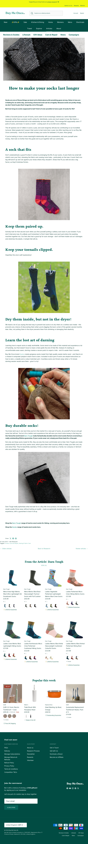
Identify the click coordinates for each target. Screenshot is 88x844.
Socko (14, 527)
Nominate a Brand (56, 754)
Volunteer (30, 760)
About (58, 28)
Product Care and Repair (11, 543)
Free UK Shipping (10, 723)
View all (44, 565)
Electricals (80, 22)
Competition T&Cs (10, 772)
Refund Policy (9, 763)
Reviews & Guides (11, 35)
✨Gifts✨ (15, 22)
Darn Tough (16, 523)
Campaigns (74, 35)
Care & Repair (51, 35)
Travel (29, 28)
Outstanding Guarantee (54, 715)
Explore (39, 28)
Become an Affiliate (56, 757)
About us (30, 748)
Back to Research (44, 548)
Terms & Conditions (11, 769)
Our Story (31, 744)
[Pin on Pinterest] (16, 538)
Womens (60, 22)
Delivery (7, 751)
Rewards (76, 5)
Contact (53, 744)
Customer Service (11, 744)
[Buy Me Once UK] (15, 13)
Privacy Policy (9, 766)
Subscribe (11, 807)
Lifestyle (26, 35)
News (63, 35)
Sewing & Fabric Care (25, 543)
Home (50, 22)
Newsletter (31, 754)
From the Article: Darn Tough (44, 562)
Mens (70, 22)
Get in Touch (54, 748)
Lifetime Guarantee (11, 609)
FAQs (6, 748)
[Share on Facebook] (13, 538)
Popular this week (44, 680)
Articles (49, 28)
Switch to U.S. (68, 5)
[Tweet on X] (10, 538)
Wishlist (82, 5)
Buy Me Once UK (13, 830)
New (5, 22)
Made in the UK (30, 720)
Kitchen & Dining (37, 22)
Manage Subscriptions (12, 754)
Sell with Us (54, 751)
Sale (25, 22)
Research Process (33, 751)
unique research (52, 2)
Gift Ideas (37, 35)
